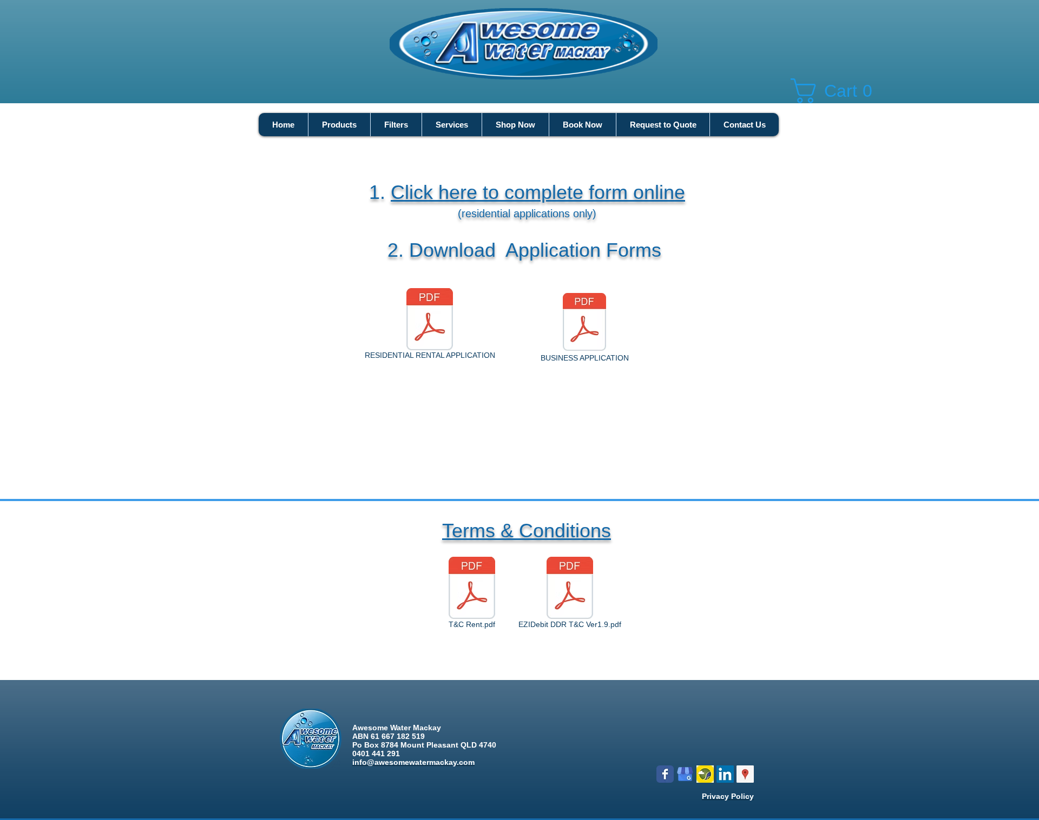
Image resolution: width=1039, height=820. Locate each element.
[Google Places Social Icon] (745, 774)
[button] (839, 90)
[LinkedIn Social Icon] (725, 774)
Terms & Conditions (526, 530)
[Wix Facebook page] (665, 774)
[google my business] (685, 774)
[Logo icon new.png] (705, 774)
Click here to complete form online (538, 192)
